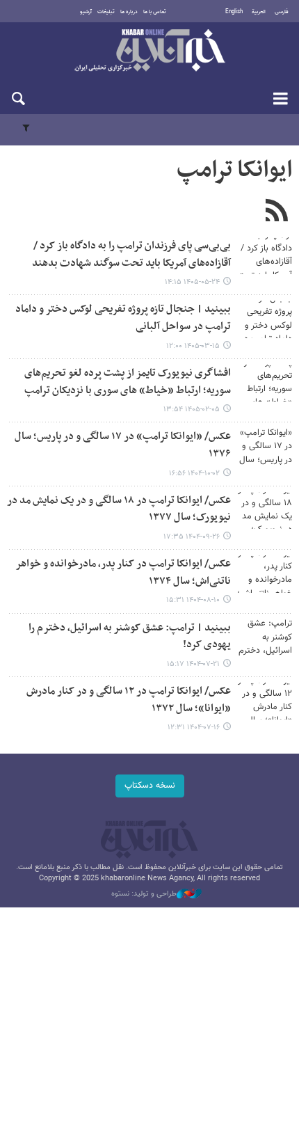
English (234, 12)
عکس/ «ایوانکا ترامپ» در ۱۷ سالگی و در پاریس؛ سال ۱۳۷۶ (123, 445)
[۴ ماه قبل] (264, 383)
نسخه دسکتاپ (149, 786)
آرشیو (86, 12)
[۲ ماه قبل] (264, 319)
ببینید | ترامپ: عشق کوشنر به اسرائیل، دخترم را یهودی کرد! (130, 636)
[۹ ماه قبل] (264, 573)
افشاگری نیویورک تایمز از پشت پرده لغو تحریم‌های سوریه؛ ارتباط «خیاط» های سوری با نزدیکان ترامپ (127, 382)
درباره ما (129, 12)
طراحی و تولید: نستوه (144, 894)
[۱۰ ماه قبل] (264, 637)
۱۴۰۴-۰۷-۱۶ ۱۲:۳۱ (194, 727)
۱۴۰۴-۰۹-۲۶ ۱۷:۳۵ (191, 537)
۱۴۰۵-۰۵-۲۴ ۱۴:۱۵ (192, 282)
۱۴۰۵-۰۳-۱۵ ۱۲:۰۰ (193, 346)
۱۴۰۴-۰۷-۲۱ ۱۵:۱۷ (193, 664)
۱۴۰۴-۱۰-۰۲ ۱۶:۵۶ (194, 473)
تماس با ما (154, 12)
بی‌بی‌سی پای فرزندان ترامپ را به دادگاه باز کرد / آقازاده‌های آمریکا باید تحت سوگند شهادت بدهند (131, 254)
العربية (259, 12)
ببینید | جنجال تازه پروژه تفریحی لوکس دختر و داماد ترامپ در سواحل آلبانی (123, 318)
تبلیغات (106, 12)
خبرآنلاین (149, 51)
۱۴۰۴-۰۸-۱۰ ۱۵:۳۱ (193, 600)
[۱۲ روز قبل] (264, 255)
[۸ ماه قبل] (264, 446)
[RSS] (276, 212)
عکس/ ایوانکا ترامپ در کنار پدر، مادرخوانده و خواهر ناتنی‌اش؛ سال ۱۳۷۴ (123, 572)
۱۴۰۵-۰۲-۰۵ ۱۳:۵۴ (191, 409)
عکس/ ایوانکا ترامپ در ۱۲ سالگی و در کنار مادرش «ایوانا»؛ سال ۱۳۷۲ (128, 700)
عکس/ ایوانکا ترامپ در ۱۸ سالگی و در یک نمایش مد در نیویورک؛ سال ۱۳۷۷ (119, 509)
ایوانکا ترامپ (234, 170)
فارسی (282, 12)
